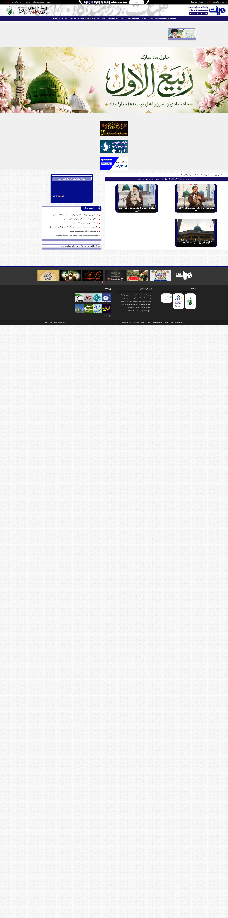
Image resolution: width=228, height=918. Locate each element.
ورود (48, 2)
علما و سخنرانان (113, 18)
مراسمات (122, 18)
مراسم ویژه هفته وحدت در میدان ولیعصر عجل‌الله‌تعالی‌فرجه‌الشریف (77, 235)
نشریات (54, 18)
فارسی (208, 2)
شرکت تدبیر (48, 322)
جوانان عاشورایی (83, 18)
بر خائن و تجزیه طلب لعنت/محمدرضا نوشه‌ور (84, 231)
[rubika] (85, 2)
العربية (201, 2)
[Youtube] (98, 2)
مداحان (104, 18)
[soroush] (88, 2)
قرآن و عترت (72, 18)
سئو (55, 322)
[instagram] (95, 2)
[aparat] (92, 2)
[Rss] (108, 2)
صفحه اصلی (172, 18)
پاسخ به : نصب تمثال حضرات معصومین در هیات (136, 295)
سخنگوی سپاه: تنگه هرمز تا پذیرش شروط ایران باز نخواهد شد (78, 219)
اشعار (98, 18)
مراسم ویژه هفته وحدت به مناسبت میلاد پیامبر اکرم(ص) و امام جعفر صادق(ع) (73, 227)
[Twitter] (101, 2)
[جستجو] (142, 2)
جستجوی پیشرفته (38, 2)
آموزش (92, 18)
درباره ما (224, 2)
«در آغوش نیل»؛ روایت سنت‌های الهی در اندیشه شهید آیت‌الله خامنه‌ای (75, 215)
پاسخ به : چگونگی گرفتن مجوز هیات (139, 307)
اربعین (144, 18)
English (194, 2)
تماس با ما (216, 2)
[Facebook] (105, 2)
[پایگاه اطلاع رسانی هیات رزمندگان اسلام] (207, 10)
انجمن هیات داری (17, 2)
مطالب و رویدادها (161, 18)
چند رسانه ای (63, 18)
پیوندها (27, 2)
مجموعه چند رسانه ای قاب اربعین (71, 200)
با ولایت (150, 18)
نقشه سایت (5, 2)
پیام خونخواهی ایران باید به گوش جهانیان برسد (83, 223)
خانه (225, 175)
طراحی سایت (61, 322)
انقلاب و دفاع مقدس (133, 18)
